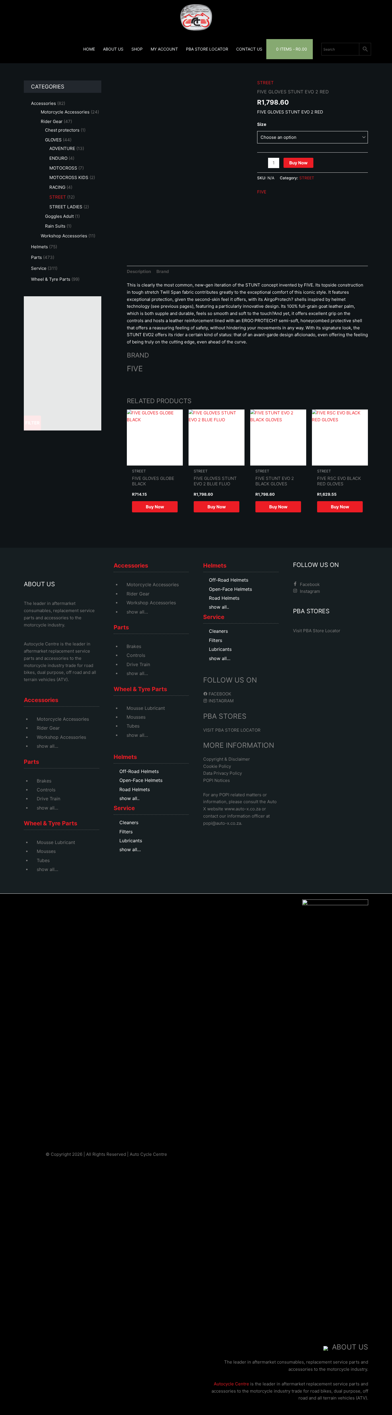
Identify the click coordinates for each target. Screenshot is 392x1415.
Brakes (44, 781)
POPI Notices (216, 780)
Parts (36, 257)
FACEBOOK (219, 694)
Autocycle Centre (41, 644)
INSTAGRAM (220, 700)
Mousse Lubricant (56, 842)
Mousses (46, 851)
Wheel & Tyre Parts (50, 279)
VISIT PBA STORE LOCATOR (232, 730)
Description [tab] (139, 271)
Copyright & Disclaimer (226, 759)
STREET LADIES (65, 206)
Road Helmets (134, 789)
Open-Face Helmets (140, 780)
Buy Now (298, 163)
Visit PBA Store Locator (316, 630)
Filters (126, 832)
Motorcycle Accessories (65, 112)
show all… (47, 746)
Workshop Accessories (64, 236)
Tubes (43, 860)
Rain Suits (55, 226)
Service (38, 268)
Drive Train (48, 798)
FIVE (261, 192)
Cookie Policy (217, 766)
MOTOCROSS (63, 168)
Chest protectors (62, 130)
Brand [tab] (162, 271)
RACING (57, 187)
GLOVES (53, 140)
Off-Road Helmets (139, 771)
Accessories (43, 103)
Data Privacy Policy (222, 773)
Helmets (39, 246)
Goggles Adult (59, 216)
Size (261, 124)
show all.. (129, 798)
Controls (46, 790)
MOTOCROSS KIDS (68, 177)
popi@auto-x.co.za (222, 823)
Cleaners (128, 822)
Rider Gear (52, 121)
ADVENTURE (62, 148)
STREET (57, 197)
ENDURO (58, 158)
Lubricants (130, 840)
